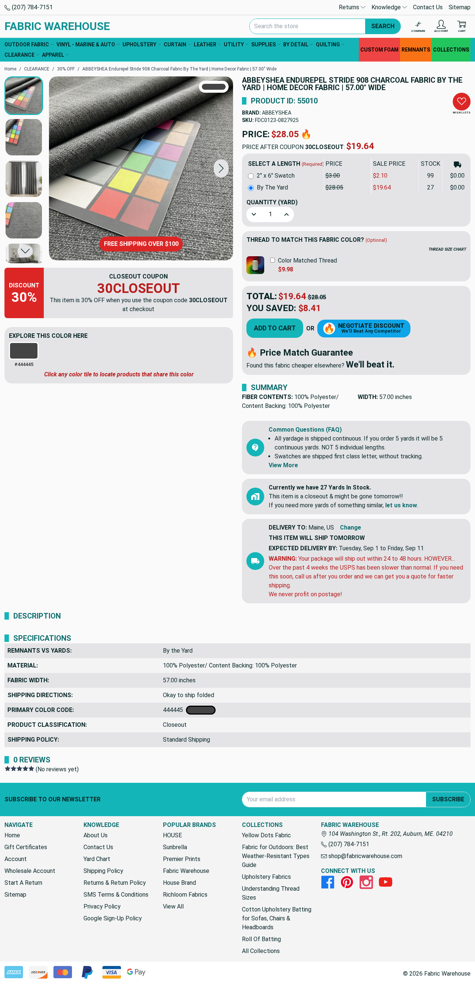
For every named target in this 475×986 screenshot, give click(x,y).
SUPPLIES (263, 44)
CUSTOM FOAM (379, 50)
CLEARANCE (19, 55)
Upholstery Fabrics (266, 876)
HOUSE (172, 835)
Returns (350, 7)
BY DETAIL (295, 44)
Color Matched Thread (307, 260)
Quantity (272, 202)
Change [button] (350, 527)
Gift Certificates (25, 847)
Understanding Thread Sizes (270, 893)
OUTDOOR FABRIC (26, 44)
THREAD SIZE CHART (447, 249)
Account (15, 859)
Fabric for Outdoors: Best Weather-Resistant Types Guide (275, 856)
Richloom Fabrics (185, 894)
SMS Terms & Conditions (115, 894)
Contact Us (428, 7)
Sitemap (460, 7)
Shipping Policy (103, 870)
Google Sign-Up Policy (112, 918)
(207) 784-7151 (31, 7)
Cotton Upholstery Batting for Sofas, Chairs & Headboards (276, 918)
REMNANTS (416, 50)
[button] (221, 168)
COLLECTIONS (451, 50)
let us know (401, 505)
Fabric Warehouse (186, 870)
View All (173, 906)
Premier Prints (181, 859)
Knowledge (386, 7)
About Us (95, 835)
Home (12, 835)
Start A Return (23, 882)
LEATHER (205, 44)
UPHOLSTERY (139, 44)
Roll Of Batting (261, 939)
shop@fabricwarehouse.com (364, 856)
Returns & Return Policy (114, 882)
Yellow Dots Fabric (266, 835)
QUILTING (328, 44)
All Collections (261, 950)
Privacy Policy (102, 906)
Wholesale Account (29, 870)
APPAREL (53, 55)
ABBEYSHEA (276, 113)
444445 (174, 709)
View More (283, 465)
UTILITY (234, 44)
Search (382, 26)
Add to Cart (275, 328)
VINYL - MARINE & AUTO (85, 44)
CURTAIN (175, 44)
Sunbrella (175, 847)
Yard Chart (96, 859)
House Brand (179, 882)
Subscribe (448, 799)
